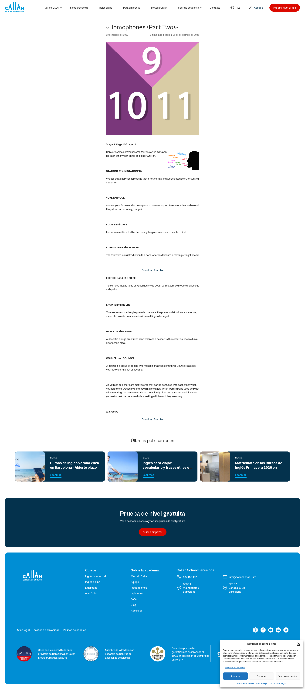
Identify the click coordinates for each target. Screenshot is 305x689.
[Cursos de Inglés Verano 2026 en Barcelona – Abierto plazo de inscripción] (30, 466)
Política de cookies (245, 683)
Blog (133, 604)
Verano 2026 (51, 7)
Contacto (215, 7)
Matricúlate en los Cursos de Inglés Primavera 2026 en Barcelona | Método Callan (258, 467)
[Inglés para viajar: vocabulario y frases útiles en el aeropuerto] (123, 466)
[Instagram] (255, 630)
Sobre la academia (188, 7)
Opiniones (137, 593)
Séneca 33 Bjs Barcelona (237, 589)
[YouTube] (270, 630)
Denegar (262, 676)
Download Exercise (152, 270)
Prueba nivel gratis (284, 7)
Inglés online (105, 7)
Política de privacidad (265, 683)
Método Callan (159, 7)
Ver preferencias (287, 676)
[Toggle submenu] (62, 8)
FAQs (134, 599)
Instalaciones (139, 587)
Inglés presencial (79, 7)
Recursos (136, 610)
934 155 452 (190, 577)
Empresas (91, 587)
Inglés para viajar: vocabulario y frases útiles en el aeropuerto (167, 467)
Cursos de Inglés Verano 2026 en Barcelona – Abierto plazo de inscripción (74, 467)
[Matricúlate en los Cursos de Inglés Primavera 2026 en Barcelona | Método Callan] (215, 466)
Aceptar (235, 676)
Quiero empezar (153, 532)
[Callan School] (14, 7)
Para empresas (131, 7)
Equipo (135, 582)
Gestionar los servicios (235, 667)
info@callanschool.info (242, 577)
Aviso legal (281, 683)
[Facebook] (263, 630)
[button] (298, 643)
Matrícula (91, 593)
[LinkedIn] (278, 630)
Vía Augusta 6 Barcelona (191, 589)
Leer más (55, 474)
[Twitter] (285, 630)
